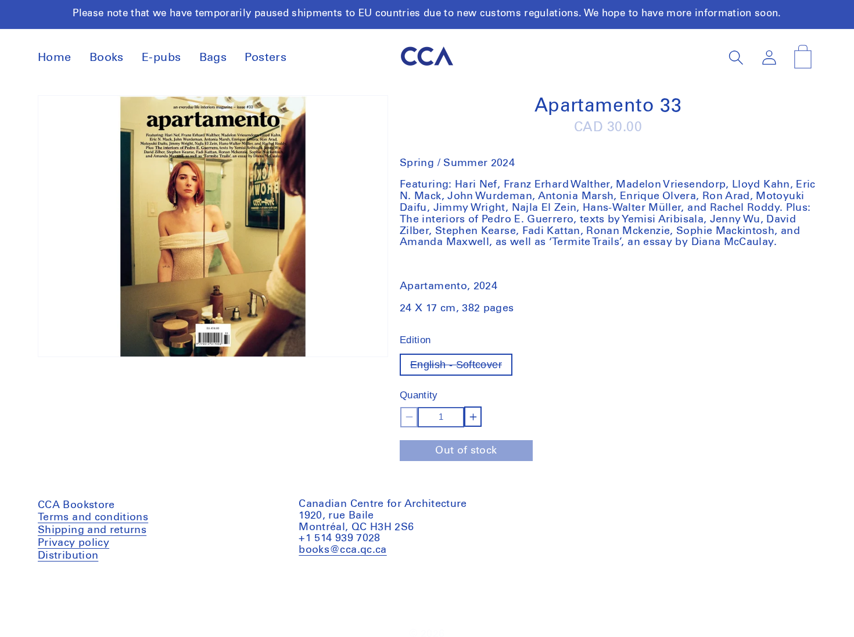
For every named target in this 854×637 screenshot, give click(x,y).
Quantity (419, 395)
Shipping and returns (92, 530)
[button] (736, 57)
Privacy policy (73, 543)
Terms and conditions (93, 519)
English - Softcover (461, 367)
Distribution (68, 555)
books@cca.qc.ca (342, 550)
